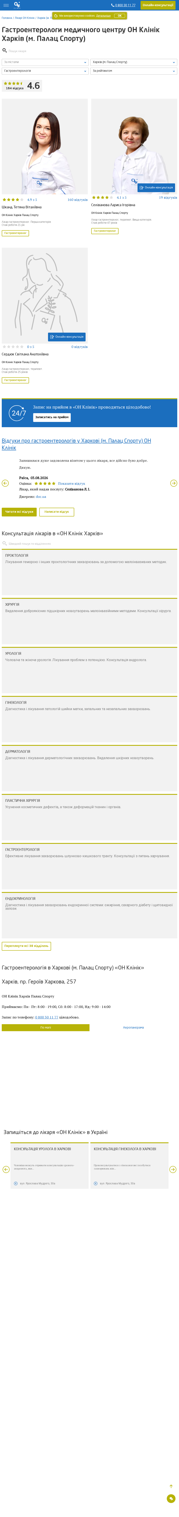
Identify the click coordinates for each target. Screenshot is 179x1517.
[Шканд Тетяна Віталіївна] (45, 168)
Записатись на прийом (52, 417)
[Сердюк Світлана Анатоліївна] (45, 316)
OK (119, 15)
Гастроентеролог (15, 233)
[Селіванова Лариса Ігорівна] (134, 168)
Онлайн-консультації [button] (158, 5)
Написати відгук (57, 511)
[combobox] (45, 71)
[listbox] (45, 62)
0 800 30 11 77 (46, 1017)
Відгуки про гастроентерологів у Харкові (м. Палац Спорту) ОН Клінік (76, 445)
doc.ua (41, 496)
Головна (7, 17)
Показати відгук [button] (71, 483)
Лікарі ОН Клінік (24, 17)
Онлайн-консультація (159, 187)
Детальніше (103, 15)
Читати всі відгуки (19, 511)
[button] (171, 1486)
